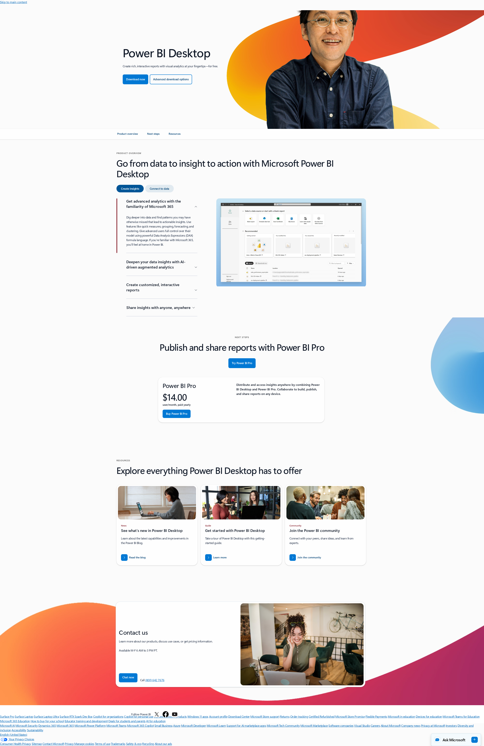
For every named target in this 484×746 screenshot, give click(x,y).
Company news (410, 725)
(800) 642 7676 (154, 680)
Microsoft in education (401, 716)
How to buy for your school (47, 721)
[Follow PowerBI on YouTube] (175, 714)
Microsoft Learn (216, 725)
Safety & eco (134, 744)
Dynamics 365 (47, 725)
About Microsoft (391, 725)
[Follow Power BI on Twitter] (157, 714)
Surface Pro (7, 716)
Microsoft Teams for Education (461, 716)
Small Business (163, 725)
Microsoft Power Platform (90, 725)
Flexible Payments (376, 716)
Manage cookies (84, 744)
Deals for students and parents (127, 721)
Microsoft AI (7, 725)
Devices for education (429, 716)
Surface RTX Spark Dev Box (76, 716)
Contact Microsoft (53, 744)
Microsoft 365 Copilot (140, 725)
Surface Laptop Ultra (46, 716)
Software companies (340, 725)
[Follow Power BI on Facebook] (166, 714)
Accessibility (19, 730)
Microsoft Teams (116, 725)
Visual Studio (362, 725)
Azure (176, 725)
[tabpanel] (241, 257)
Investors (451, 725)
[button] (128, 677)
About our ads (163, 744)
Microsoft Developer (193, 725)
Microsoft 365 (65, 725)
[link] (127, 135)
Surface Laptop (24, 716)
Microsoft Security (27, 725)
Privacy (69, 744)
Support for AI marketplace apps (246, 725)
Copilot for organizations (108, 716)
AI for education (155, 721)
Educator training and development (86, 721)
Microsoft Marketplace (314, 725)
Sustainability (35, 730)
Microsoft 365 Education (15, 721)
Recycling (148, 744)
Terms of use (102, 744)
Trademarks (118, 744)
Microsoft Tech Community (283, 725)
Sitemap (37, 744)
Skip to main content (13, 2)
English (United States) (13, 735)
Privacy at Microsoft (433, 725)
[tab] (130, 188)
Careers (375, 725)
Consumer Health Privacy (15, 744)
